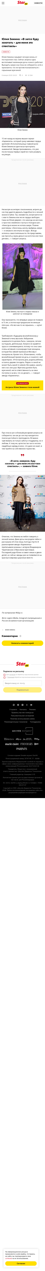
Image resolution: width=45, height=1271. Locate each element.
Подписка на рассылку (13, 671)
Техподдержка (35, 722)
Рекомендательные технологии (15, 722)
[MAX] (14, 705)
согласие (12, 674)
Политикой (10, 677)
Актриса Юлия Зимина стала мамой (22, 387)
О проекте (13, 709)
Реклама (32, 709)
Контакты (23, 709)
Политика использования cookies (22, 719)
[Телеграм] (18, 705)
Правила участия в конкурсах (22, 712)
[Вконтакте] (22, 705)
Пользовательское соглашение (22, 716)
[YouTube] (31, 705)
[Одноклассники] (27, 705)
